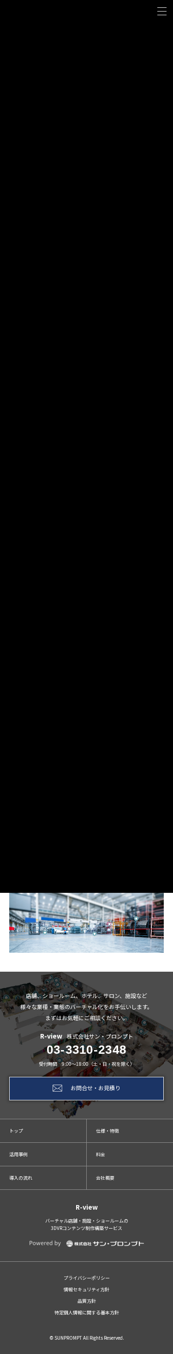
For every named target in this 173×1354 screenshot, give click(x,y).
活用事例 (18, 1154)
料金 (100, 1154)
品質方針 (87, 1300)
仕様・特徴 (107, 1130)
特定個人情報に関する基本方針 (86, 1312)
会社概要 (105, 1177)
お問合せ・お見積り (95, 1088)
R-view (87, 1206)
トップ (16, 1130)
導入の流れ (20, 1177)
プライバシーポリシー (87, 1277)
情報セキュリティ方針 (86, 1289)
